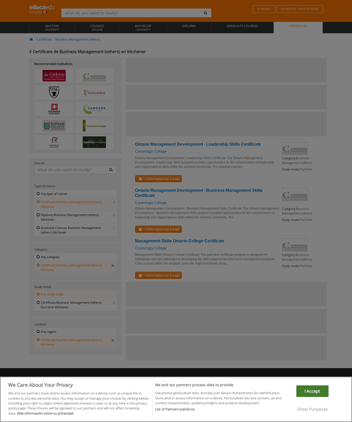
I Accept (312, 391)
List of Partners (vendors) (175, 409)
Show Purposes (312, 409)
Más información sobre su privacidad (45, 413)
